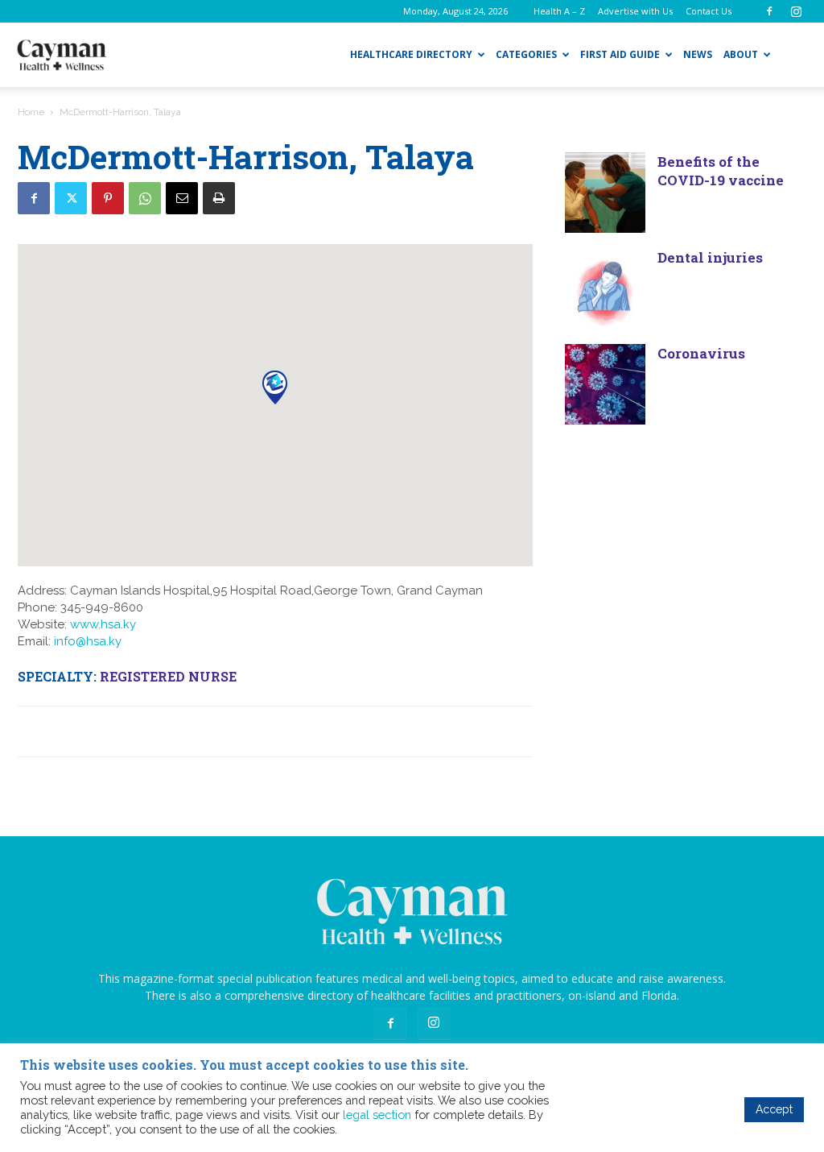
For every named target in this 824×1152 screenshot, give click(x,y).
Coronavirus (701, 353)
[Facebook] (769, 11)
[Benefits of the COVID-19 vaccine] (605, 192)
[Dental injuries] (605, 288)
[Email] (182, 198)
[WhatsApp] (145, 198)
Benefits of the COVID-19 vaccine (720, 170)
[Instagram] (796, 11)
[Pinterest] (108, 198)
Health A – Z (559, 11)
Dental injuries (710, 257)
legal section (377, 1114)
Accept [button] (774, 1109)
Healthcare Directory (411, 54)
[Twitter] (71, 198)
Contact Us (708, 11)
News (697, 54)
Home (31, 112)
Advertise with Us (635, 11)
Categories (526, 54)
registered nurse (168, 676)
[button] (274, 387)
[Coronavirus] (605, 384)
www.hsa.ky (103, 624)
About (740, 54)
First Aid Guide (620, 54)
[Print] (219, 198)
